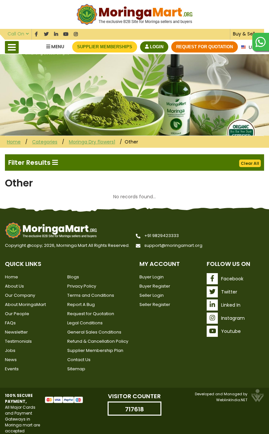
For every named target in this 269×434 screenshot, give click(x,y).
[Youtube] (65, 33)
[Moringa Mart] (134, 14)
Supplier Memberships (104, 46)
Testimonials (18, 341)
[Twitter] (46, 33)
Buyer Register (154, 286)
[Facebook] (36, 33)
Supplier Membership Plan (95, 350)
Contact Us (79, 360)
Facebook (232, 278)
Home (14, 142)
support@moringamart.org (173, 245)
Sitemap (76, 369)
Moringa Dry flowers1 (92, 142)
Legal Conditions (85, 323)
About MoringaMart (25, 304)
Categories (44, 142)
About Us (14, 286)
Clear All (250, 163)
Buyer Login (151, 277)
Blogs (73, 277)
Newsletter (16, 332)
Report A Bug (81, 304)
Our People (17, 314)
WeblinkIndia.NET (231, 399)
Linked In (230, 305)
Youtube (231, 331)
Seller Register (154, 304)
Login (156, 46)
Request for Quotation (204, 46)
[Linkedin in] (56, 33)
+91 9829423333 (161, 235)
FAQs (10, 323)
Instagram (233, 318)
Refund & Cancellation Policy (97, 341)
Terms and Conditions (90, 295)
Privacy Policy (81, 286)
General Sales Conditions (94, 332)
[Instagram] (75, 33)
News (11, 360)
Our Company (20, 295)
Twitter (229, 292)
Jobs (10, 350)
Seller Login (151, 295)
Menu (57, 46)
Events (12, 369)
